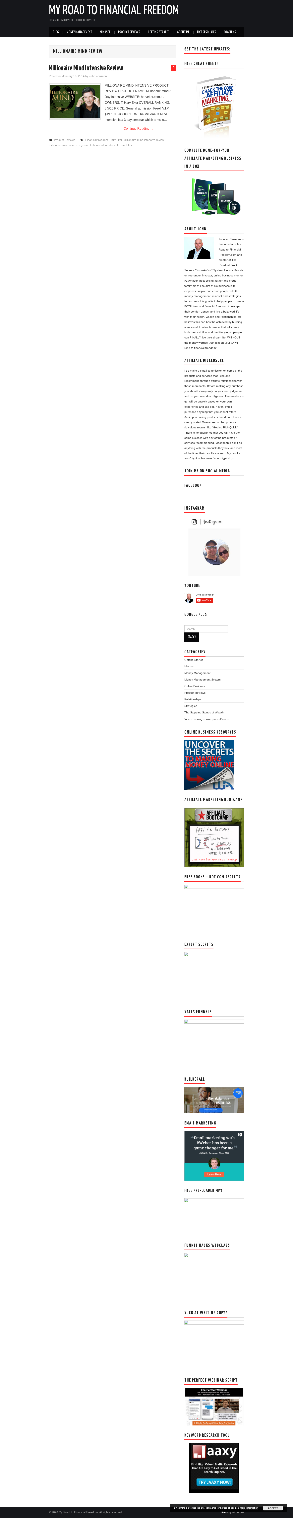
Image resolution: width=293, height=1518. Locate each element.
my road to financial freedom (97, 145)
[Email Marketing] (214, 1155)
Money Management (79, 32)
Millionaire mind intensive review (144, 139)
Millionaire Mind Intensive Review (86, 68)
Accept (273, 1508)
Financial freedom (96, 139)
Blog (56, 32)
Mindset (105, 32)
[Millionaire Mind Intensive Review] (75, 101)
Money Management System (202, 679)
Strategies (190, 705)
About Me (183, 32)
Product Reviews (129, 32)
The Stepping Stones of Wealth (204, 712)
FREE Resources (206, 32)
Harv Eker (116, 139)
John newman (98, 76)
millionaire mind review (63, 145)
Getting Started (158, 32)
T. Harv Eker (124, 145)
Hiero (224, 1512)
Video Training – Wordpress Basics (206, 719)
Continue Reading (138, 128)
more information (249, 1507)
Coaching (230, 32)
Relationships (192, 699)
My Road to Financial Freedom (114, 10)
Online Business (194, 686)
